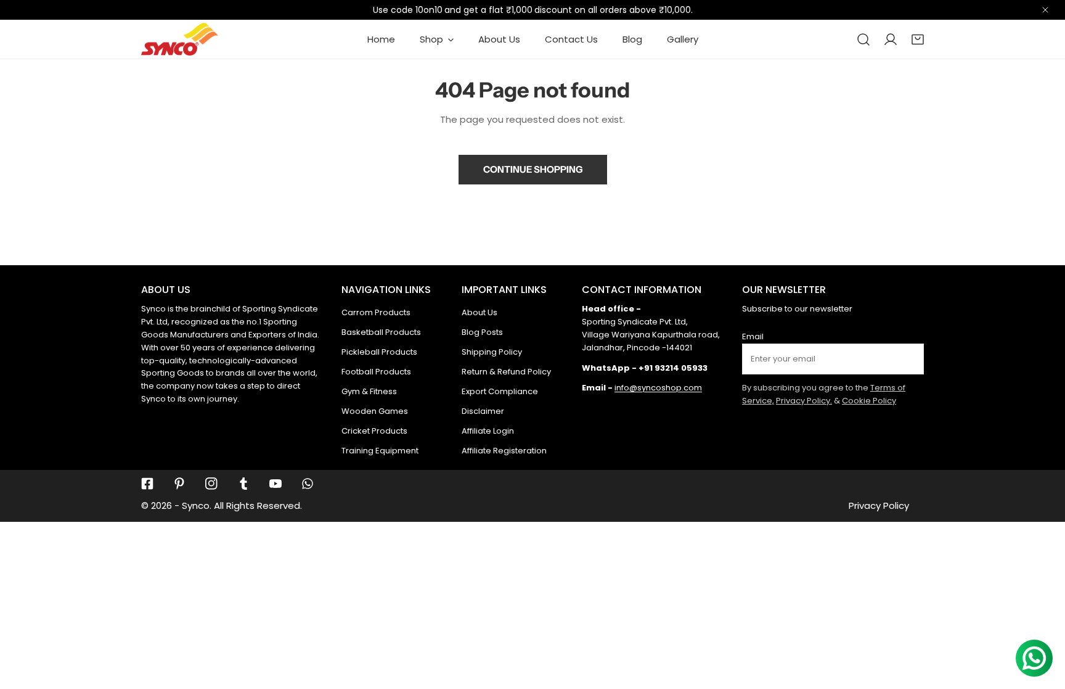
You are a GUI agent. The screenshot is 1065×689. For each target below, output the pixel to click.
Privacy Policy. (804, 400)
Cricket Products (374, 431)
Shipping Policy (492, 352)
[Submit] (908, 358)
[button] (917, 39)
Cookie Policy (869, 400)
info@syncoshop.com (658, 388)
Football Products (376, 372)
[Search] (863, 39)
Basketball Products (381, 332)
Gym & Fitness (369, 391)
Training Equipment (379, 450)
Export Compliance (500, 391)
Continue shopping (532, 169)
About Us (479, 312)
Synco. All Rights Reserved (241, 505)
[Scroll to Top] (1042, 623)
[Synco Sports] (179, 39)
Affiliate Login (488, 431)
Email (753, 336)
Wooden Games (374, 411)
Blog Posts (482, 332)
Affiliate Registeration (504, 450)
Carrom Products (375, 312)
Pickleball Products (379, 352)
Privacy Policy (879, 505)
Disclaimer (483, 411)
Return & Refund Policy (506, 372)
